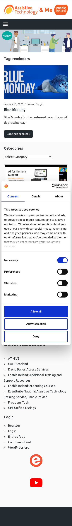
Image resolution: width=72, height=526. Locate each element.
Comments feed (19, 442)
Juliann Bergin (35, 104)
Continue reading (17, 133)
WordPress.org (18, 447)
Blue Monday (14, 109)
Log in (12, 431)
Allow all (36, 311)
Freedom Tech (18, 402)
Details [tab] (36, 196)
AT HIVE (13, 358)
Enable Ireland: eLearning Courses (31, 385)
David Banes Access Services (28, 369)
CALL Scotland (18, 364)
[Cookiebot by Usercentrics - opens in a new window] (52, 186)
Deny (36, 336)
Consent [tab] (12, 196)
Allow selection (36, 323)
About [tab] (59, 196)
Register (14, 425)
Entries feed (16, 436)
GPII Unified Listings (22, 407)
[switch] (62, 271)
